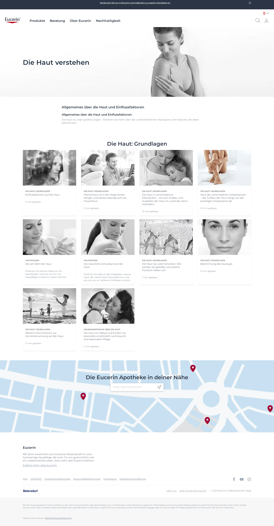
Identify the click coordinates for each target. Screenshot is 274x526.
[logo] (13, 21)
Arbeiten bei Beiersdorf (192, 491)
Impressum (110, 478)
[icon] (159, 387)
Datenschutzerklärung (132, 478)
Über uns (171, 491)
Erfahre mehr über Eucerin (40, 465)
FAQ (25, 478)
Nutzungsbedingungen (87, 478)
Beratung (57, 21)
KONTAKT (36, 478)
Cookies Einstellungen (57, 478)
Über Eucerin (80, 21)
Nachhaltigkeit (108, 21)
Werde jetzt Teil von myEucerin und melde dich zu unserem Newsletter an (135, 3)
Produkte (37, 21)
